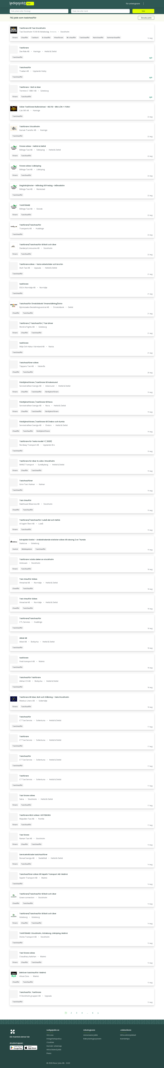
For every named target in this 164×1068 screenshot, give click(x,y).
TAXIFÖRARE (24, 205)
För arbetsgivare (133, 3)
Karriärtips (125, 1038)
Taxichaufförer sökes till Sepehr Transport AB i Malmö (43, 874)
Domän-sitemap (54, 1046)
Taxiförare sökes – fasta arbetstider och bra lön (41, 264)
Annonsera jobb (90, 1035)
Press (49, 1053)
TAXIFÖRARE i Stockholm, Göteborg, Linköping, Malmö (43, 933)
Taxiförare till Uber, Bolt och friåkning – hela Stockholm (44, 697)
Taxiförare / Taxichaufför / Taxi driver (36, 323)
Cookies (50, 1042)
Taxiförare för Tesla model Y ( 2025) (35, 441)
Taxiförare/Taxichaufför (30, 225)
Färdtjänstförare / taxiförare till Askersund (38, 382)
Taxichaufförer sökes (28, 362)
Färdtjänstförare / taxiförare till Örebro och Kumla (41, 421)
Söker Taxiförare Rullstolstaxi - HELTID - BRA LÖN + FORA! (44, 107)
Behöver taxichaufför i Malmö (32, 972)
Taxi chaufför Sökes (28, 579)
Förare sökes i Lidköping (30, 166)
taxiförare (23, 284)
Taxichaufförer (26, 480)
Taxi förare (24, 835)
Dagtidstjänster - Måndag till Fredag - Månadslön (42, 185)
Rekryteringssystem (92, 1038)
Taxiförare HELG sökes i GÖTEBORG (35, 815)
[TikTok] (25, 1063)
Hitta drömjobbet (128, 1035)
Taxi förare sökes (27, 795)
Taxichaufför (25, 67)
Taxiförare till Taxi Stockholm (32, 28)
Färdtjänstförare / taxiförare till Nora (35, 402)
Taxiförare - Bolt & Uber (30, 87)
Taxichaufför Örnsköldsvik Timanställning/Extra (40, 303)
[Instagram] (11, 1063)
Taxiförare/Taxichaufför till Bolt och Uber (37, 244)
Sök (143, 11)
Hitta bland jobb (54, 1049)
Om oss (50, 1035)
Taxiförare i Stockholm (29, 126)
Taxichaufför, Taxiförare (30, 992)
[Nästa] (98, 1013)
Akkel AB (23, 638)
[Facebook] (20, 1063)
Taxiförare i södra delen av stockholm (36, 559)
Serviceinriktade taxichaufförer (33, 854)
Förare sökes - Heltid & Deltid (32, 146)
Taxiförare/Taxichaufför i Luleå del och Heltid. (39, 520)
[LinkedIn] (16, 1063)
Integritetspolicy (54, 1038)
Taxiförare (24, 48)
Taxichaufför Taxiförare (30, 677)
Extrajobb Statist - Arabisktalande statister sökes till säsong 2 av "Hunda (52, 539)
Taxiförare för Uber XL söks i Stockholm (37, 461)
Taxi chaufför (25, 500)
